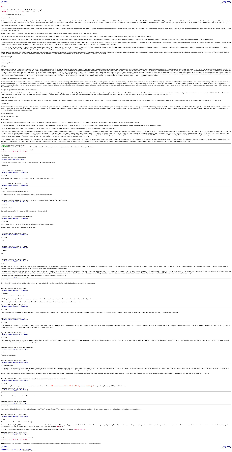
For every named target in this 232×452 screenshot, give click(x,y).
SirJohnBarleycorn (27, 216)
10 (1, 288)
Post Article (228, 3)
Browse (3, 3)
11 (1, 305)
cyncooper (24, 246)
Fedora (24, 157)
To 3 (18, 234)
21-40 (8, 151)
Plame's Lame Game (80, 429)
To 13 (18, 403)
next (23, 151)
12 (1, 318)
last (26, 151)
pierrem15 (25, 184)
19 (1, 414)
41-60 (12, 151)
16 (1, 378)
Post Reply (4, 159)
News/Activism (227, 1)
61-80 (16, 151)
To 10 (18, 349)
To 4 (18, 261)
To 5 (18, 290)
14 (1, 347)
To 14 (18, 380)
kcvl (24, 388)
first (2, 151)
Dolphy (25, 432)
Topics (222, 3)
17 (1, 388)
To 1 (18, 172)
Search (8, 3)
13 (1, 333)
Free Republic (4, 1)
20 (1, 432)
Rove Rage (60, 426)
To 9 (18, 306)
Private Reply (12, 159)
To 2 (18, 277)
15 (1, 360)
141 (21, 151)
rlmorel (24, 200)
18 (1, 401)
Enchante (24, 275)
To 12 (18, 362)
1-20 (4, 151)
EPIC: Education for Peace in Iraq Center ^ (12, 11)
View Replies (20, 159)
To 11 (18, 334)
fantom (25, 333)
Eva (24, 318)
